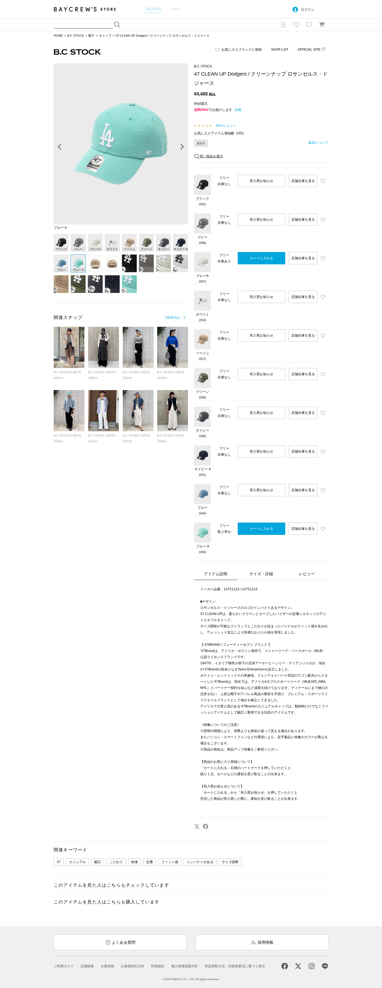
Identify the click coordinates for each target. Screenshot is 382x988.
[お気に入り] (296, 24)
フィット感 (169, 862)
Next (182, 147)
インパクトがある (200, 862)
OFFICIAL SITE (309, 50)
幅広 (97, 862)
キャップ (105, 35)
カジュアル (77, 862)
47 (59, 862)
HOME (58, 35)
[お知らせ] (309, 24)
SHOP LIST (279, 50)
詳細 (238, 110)
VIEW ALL (172, 318)
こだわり (116, 862)
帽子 (91, 35)
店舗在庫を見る (303, 181)
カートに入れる (261, 258)
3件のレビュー (226, 125)
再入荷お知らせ (261, 181)
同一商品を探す (211, 156)
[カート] (321, 24)
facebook (205, 826)
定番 (149, 862)
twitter (197, 826)
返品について (318, 143)
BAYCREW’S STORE (89, 9)
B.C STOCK (75, 35)
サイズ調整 (230, 862)
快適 (134, 862)
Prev (60, 147)
